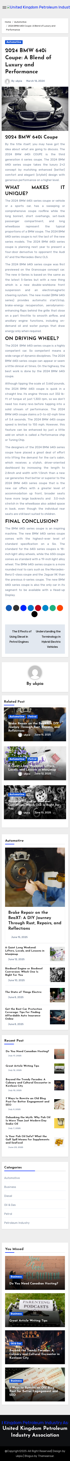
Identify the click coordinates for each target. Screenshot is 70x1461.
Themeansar (46, 1456)
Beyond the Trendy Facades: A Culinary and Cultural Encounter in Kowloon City (28, 1082)
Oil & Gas (10, 1205)
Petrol (32, 716)
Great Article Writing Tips (22, 1066)
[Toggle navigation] (4, 7)
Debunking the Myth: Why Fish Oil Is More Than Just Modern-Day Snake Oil (28, 1120)
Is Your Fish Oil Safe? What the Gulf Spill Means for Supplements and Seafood (27, 1139)
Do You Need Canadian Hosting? (27, 1051)
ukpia (18, 81)
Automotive (13, 42)
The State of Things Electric (23, 992)
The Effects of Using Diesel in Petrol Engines (21, 636)
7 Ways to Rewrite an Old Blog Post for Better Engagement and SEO (27, 1101)
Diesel (8, 1196)
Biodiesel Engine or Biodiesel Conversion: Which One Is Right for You (33, 805)
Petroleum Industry (17, 1222)
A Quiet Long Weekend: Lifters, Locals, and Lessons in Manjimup (24, 950)
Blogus (29, 1456)
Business (10, 1187)
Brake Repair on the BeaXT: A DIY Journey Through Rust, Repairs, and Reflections (34, 727)
